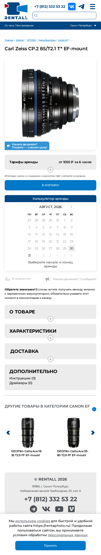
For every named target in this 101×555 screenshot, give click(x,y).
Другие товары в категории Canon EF (47, 406)
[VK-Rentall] (46, 509)
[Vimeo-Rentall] (71, 509)
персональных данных (68, 535)
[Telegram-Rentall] (33, 509)
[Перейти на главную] (16, 10)
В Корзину (50, 185)
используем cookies (32, 521)
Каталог (20, 40)
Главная (9, 40)
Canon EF (63, 40)
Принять (50, 545)
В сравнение (21, 278)
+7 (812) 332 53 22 (49, 6)
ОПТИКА (31, 40)
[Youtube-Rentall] (59, 509)
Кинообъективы (47, 40)
